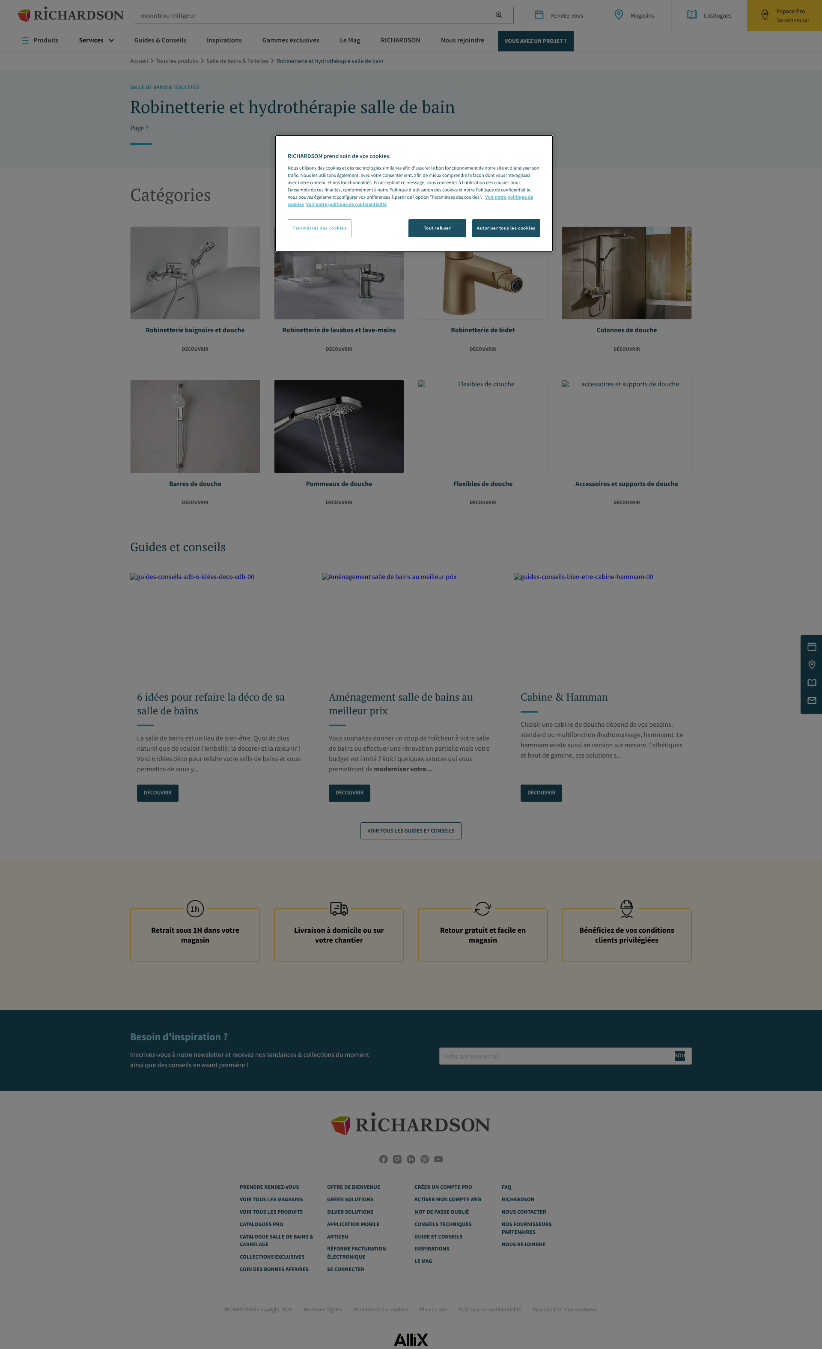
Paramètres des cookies (319, 228)
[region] (414, 193)
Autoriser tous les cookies (506, 228)
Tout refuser (437, 228)
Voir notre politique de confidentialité (346, 205)
